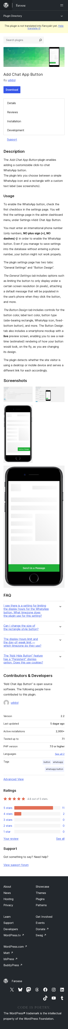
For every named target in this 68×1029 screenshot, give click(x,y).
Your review (10, 838)
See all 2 (60, 754)
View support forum (16, 865)
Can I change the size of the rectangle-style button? (21, 627)
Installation (14, 121)
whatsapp (58, 762)
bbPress (10, 959)
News (7, 893)
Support (12, 139)
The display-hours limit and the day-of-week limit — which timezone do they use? (22, 642)
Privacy (8, 905)
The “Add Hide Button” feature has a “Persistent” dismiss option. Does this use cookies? (23, 659)
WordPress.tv (13, 935)
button (47, 762)
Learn (7, 916)
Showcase (42, 886)
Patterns (41, 905)
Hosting (8, 899)
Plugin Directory (12, 15)
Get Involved (44, 916)
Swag (41, 935)
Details (11, 103)
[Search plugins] (40, 40)
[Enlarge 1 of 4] (28, 391)
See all (60, 838)
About (7, 886)
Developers (10, 929)
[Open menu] (62, 5)
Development (15, 130)
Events (40, 923)
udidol (12, 80)
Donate (42, 929)
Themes (41, 893)
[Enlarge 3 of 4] (28, 409)
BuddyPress (12, 965)
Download (12, 89)
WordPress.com (15, 946)
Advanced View (13, 779)
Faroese (17, 981)
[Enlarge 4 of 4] (60, 470)
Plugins (40, 899)
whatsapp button (54, 769)
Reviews (12, 112)
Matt (8, 953)
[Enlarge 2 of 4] (60, 391)
